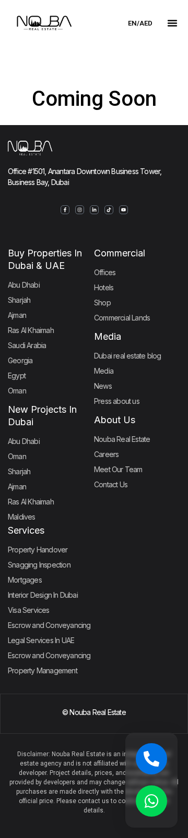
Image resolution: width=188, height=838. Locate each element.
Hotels (103, 287)
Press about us (116, 401)
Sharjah (19, 299)
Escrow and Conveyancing (49, 625)
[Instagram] (79, 209)
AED (145, 23)
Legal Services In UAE (41, 640)
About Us (114, 419)
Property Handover (37, 549)
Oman (17, 390)
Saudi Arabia (27, 345)
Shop (102, 302)
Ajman (17, 315)
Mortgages (25, 579)
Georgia (20, 360)
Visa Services (29, 610)
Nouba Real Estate (122, 439)
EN (132, 23)
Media (107, 336)
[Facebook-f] (65, 209)
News (103, 385)
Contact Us (110, 484)
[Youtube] (123, 209)
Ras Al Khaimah (31, 330)
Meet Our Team (118, 469)
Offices (104, 272)
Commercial (119, 253)
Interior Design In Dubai (43, 594)
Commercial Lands (122, 317)
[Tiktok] (108, 209)
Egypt (17, 375)
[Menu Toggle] (172, 23)
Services (26, 530)
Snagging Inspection (39, 564)
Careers (106, 454)
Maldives (22, 516)
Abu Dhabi (24, 284)
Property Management (42, 670)
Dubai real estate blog (127, 355)
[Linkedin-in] (94, 209)
